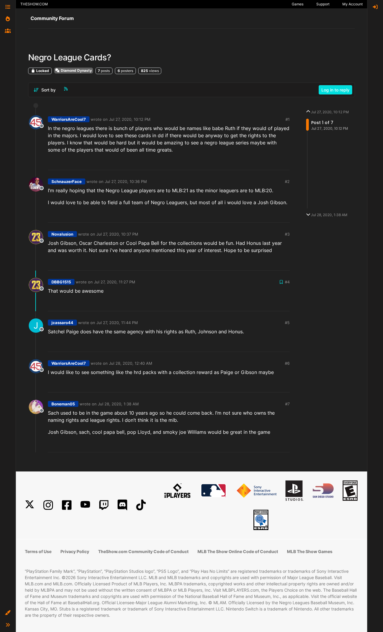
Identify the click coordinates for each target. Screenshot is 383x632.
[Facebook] (67, 505)
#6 (287, 363)
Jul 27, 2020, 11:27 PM (114, 282)
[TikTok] (141, 505)
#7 (287, 404)
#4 (287, 282)
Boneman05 (63, 404)
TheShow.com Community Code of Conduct (143, 551)
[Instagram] (48, 505)
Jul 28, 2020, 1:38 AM (118, 404)
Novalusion (62, 234)
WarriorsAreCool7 (68, 119)
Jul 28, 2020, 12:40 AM (130, 363)
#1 (287, 119)
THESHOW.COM (34, 4)
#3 (287, 234)
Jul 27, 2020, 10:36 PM (126, 181)
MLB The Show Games (309, 551)
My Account (352, 4)
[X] (29, 505)
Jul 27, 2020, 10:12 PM (130, 119)
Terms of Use (38, 551)
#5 (287, 322)
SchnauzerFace (66, 181)
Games (297, 4)
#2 (287, 181)
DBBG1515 (61, 282)
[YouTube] (85, 505)
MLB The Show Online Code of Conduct (237, 551)
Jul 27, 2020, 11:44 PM (117, 322)
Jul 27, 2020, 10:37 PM (117, 234)
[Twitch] (104, 505)
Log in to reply (335, 89)
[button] (7, 613)
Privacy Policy (74, 551)
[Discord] (122, 505)
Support (322, 4)
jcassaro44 (62, 322)
